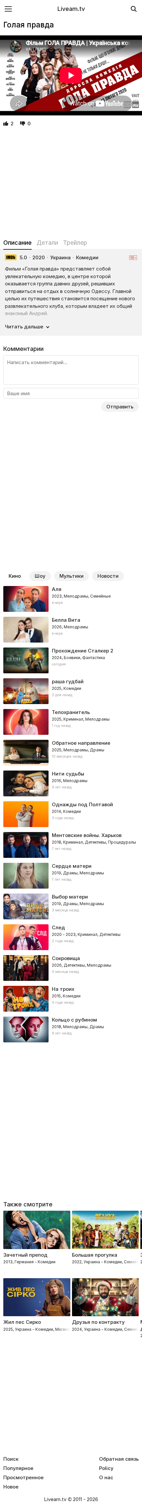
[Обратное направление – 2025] (71, 753)
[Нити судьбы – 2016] (71, 783)
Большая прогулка (94, 1255)
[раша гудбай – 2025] (71, 691)
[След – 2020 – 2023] (71, 937)
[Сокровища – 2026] (71, 968)
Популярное (18, 1468)
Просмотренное (23, 1478)
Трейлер (75, 242)
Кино (15, 576)
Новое (10, 1487)
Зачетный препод (25, 1255)
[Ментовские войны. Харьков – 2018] (71, 845)
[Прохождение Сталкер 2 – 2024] (71, 660)
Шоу (40, 576)
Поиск (10, 1459)
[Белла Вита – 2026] (71, 630)
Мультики (71, 576)
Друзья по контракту (98, 1322)
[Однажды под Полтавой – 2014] (71, 814)
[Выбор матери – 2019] (71, 906)
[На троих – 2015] (71, 999)
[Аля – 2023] (71, 599)
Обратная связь (119, 1459)
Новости (108, 576)
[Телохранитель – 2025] (71, 722)
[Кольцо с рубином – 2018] (71, 1029)
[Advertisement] (71, 183)
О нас (106, 1478)
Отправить (119, 406)
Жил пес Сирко (22, 1322)
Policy (106, 1468)
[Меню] (8, 9)
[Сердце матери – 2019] (71, 876)
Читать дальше (24, 326)
